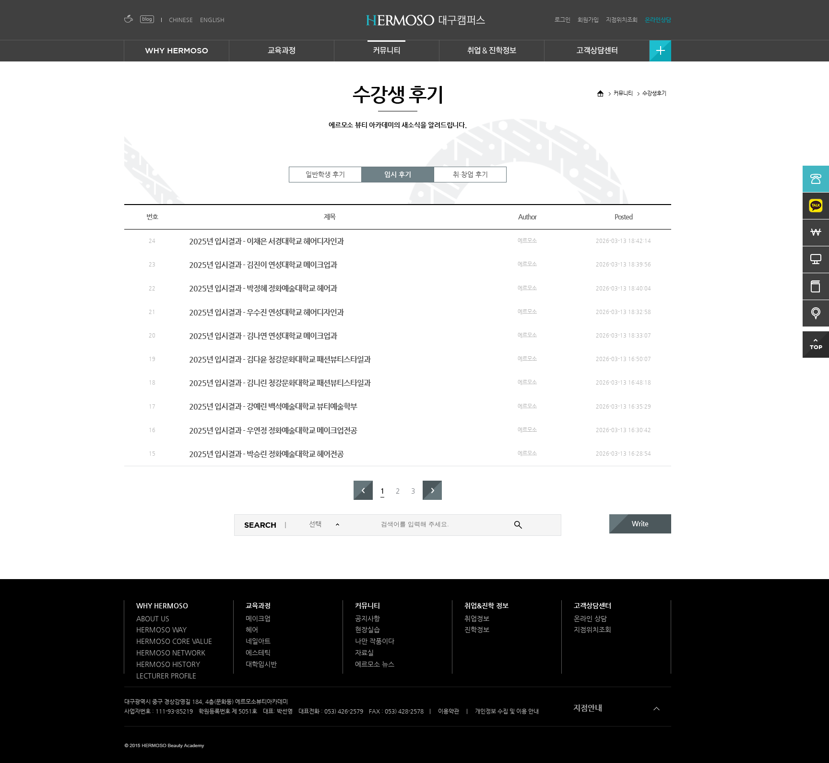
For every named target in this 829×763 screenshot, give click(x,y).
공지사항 (367, 618)
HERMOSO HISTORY (168, 664)
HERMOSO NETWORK (170, 652)
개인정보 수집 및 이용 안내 (507, 711)
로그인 (562, 19)
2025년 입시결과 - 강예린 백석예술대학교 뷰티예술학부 (273, 406)
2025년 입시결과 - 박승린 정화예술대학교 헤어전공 (266, 454)
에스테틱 (258, 652)
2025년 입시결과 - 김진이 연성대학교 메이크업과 (263, 264)
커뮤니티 (367, 605)
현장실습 (367, 629)
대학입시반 (261, 664)
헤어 (252, 629)
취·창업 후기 (470, 174)
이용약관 (448, 711)
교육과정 (258, 605)
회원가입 (588, 19)
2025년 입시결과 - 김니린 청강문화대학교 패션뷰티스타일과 (279, 383)
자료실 (364, 652)
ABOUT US (152, 618)
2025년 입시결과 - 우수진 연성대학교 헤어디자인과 (266, 312)
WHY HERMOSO (162, 605)
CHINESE (181, 19)
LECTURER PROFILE (166, 675)
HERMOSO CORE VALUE (174, 641)
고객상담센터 (592, 605)
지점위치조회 (622, 19)
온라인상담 (658, 19)
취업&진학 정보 (486, 605)
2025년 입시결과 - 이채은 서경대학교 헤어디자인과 (266, 241)
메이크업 (258, 618)
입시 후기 (397, 174)
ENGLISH (212, 19)
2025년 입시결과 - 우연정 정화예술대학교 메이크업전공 (273, 430)
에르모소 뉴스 (374, 664)
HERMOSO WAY (161, 629)
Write (640, 523)
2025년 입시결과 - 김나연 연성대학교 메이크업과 (263, 335)
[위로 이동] (816, 336)
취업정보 (476, 618)
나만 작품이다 (374, 641)
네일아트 (258, 641)
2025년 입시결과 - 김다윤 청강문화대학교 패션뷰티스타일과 (279, 359)
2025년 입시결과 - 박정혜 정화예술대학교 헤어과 (263, 288)
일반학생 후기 (325, 174)
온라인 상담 (590, 618)
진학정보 (476, 629)
